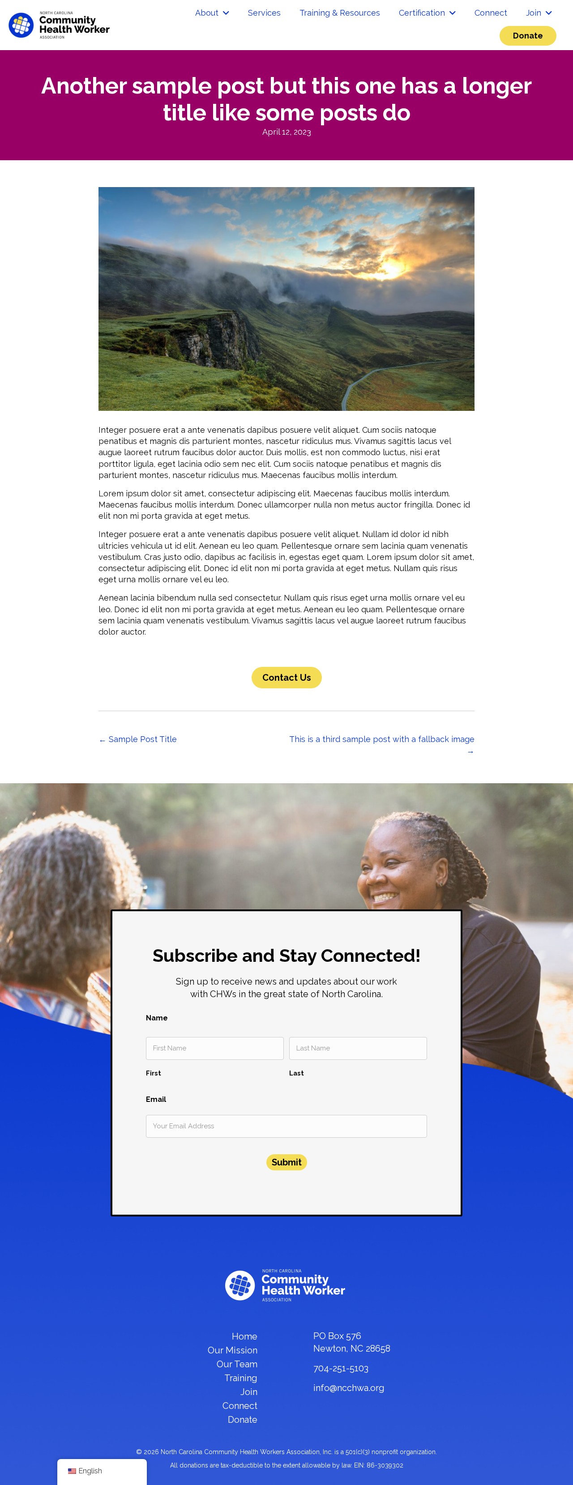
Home (244, 1336)
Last (296, 1073)
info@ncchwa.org (349, 1388)
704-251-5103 (340, 1368)
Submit (287, 1162)
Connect (239, 1405)
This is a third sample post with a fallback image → (382, 744)
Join (248, 1392)
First (153, 1073)
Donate (242, 1419)
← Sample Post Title (137, 739)
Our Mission (232, 1350)
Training (240, 1378)
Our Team (237, 1364)
